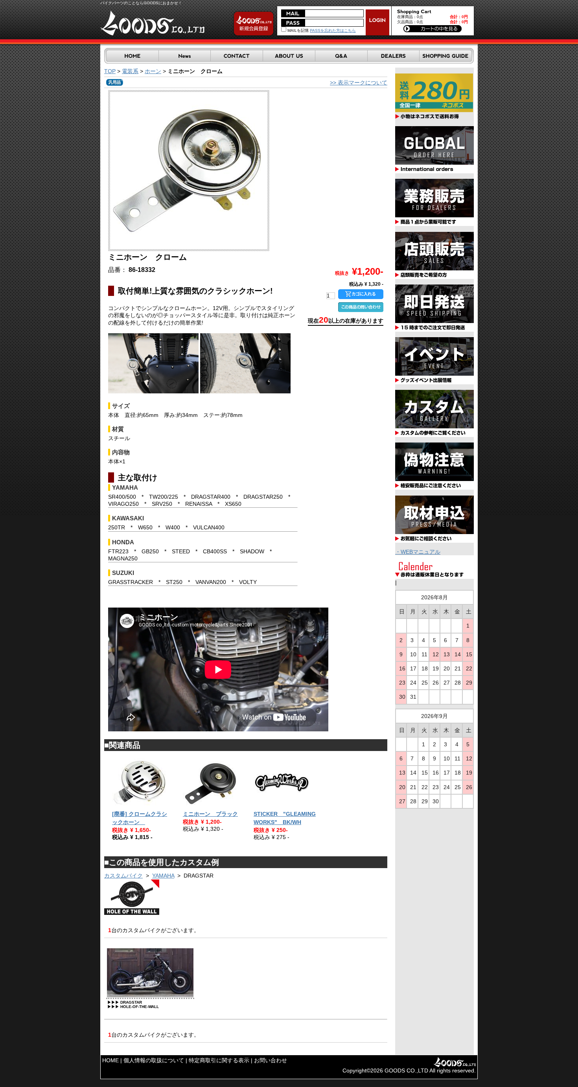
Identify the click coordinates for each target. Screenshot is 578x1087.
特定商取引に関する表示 (219, 1060)
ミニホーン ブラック (210, 814)
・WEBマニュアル (417, 552)
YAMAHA (163, 875)
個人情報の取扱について (153, 1060)
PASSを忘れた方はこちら (333, 30)
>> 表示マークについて (358, 82)
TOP (110, 71)
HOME (110, 1060)
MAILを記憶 (297, 30)
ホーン (153, 71)
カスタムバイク (123, 875)
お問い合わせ (270, 1060)
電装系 (130, 71)
